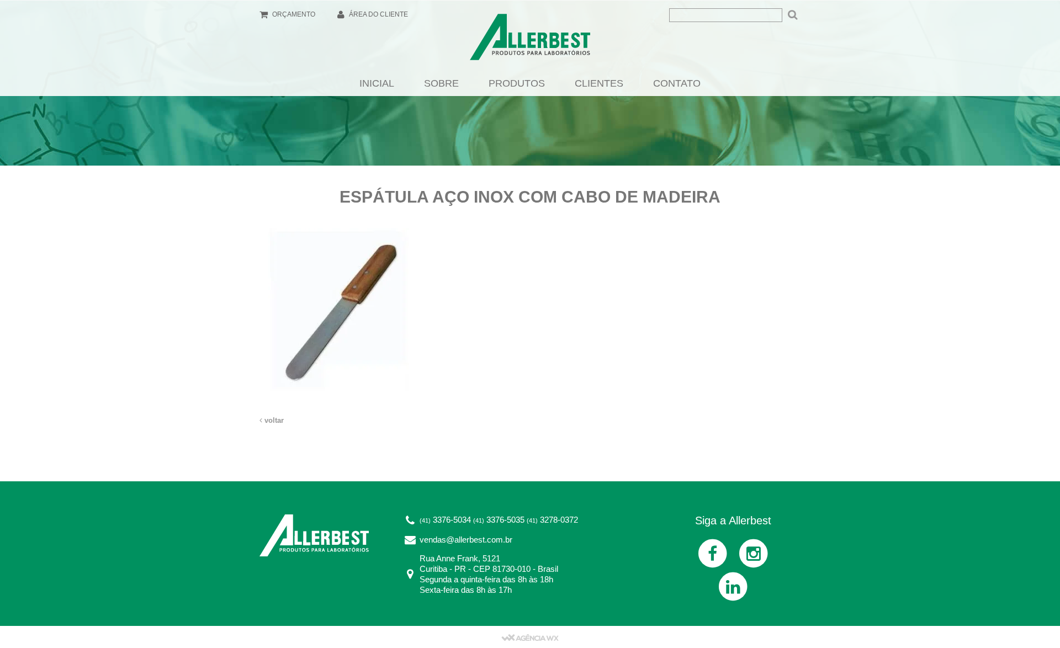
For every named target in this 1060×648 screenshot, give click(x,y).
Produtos (517, 83)
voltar (273, 420)
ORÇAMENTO (293, 14)
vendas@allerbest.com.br (466, 539)
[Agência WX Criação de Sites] (530, 637)
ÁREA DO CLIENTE (377, 14)
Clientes (599, 83)
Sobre (441, 83)
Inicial (376, 83)
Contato (677, 83)
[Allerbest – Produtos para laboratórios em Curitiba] (530, 40)
